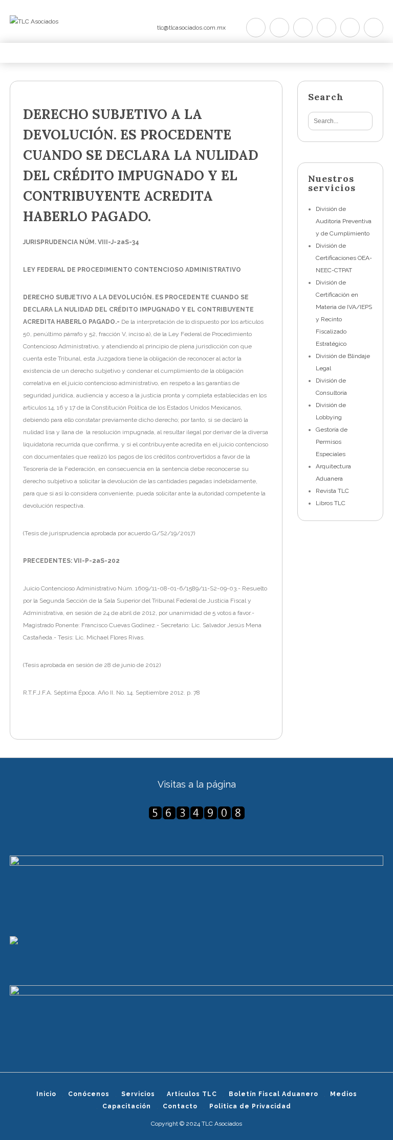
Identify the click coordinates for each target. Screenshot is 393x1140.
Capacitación (126, 1106)
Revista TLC (332, 490)
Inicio (46, 1094)
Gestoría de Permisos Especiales (331, 442)
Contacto (180, 1106)
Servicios (138, 1094)
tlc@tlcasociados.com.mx (191, 27)
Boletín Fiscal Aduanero (273, 1094)
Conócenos (89, 1094)
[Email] (373, 27)
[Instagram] (350, 27)
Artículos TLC (192, 1094)
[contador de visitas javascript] (196, 813)
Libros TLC (330, 503)
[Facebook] (279, 27)
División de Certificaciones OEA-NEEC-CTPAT (344, 258)
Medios (343, 1094)
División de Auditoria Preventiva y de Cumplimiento (344, 221)
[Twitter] (256, 27)
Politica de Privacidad (250, 1106)
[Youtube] (326, 27)
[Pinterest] (303, 27)
